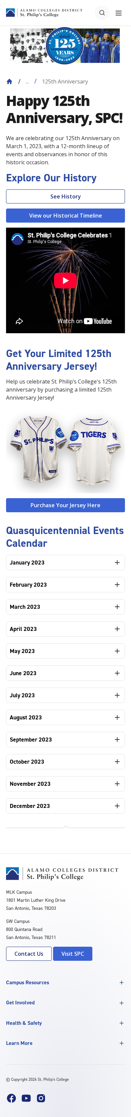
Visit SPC (72, 953)
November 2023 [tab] (30, 784)
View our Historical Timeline (65, 215)
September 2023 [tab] (31, 740)
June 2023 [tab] (23, 673)
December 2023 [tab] (30, 806)
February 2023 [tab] (28, 585)
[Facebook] (11, 1098)
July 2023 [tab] (22, 695)
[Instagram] (41, 1098)
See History (65, 196)
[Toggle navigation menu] (119, 13)
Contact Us (28, 953)
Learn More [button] (19, 1043)
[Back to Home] (9, 81)
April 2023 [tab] (23, 629)
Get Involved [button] (20, 1002)
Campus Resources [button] (27, 982)
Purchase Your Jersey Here (65, 505)
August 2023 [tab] (26, 717)
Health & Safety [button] (24, 1022)
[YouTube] (26, 1098)
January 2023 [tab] (27, 562)
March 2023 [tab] (25, 607)
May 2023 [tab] (22, 651)
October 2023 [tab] (27, 762)
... (27, 81)
